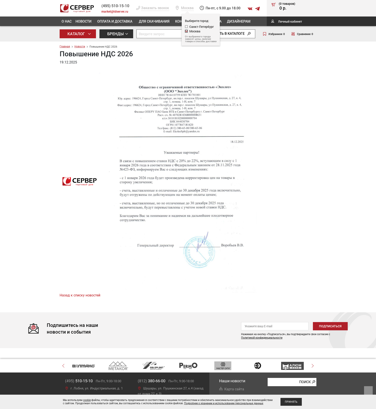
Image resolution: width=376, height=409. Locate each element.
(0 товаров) (287, 6)
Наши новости (232, 381)
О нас (67, 21)
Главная (65, 46)
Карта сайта (234, 389)
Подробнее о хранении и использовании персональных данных (223, 403)
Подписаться (330, 326)
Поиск (305, 382)
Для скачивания (154, 21)
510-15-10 (115, 5)
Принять (291, 401)
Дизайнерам (238, 21)
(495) (79, 381)
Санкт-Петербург (201, 26)
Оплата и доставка (114, 21)
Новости (83, 21)
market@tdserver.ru (114, 11)
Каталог (76, 33)
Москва (194, 31)
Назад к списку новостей (80, 295)
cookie (87, 400)
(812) (151, 381)
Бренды (116, 33)
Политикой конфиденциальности (261, 337)
